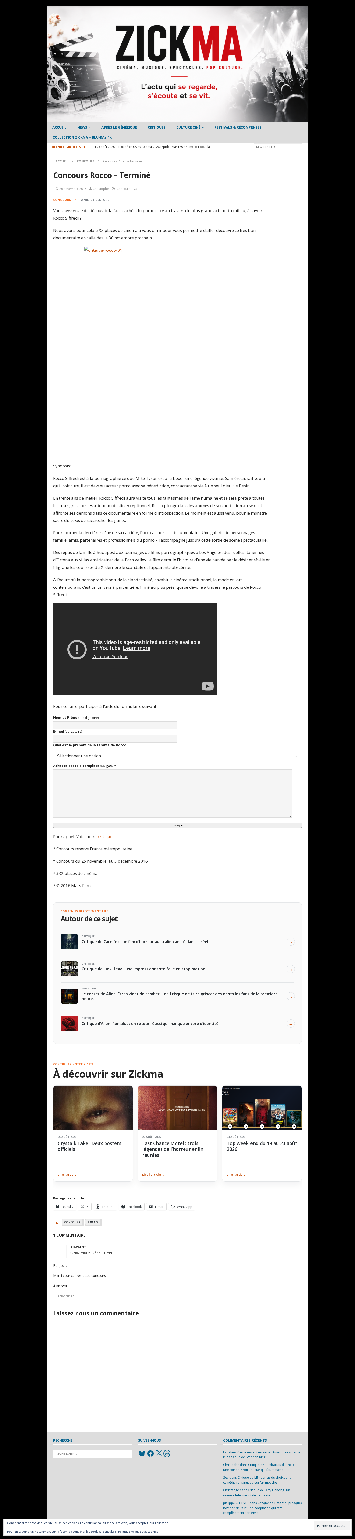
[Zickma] (177, 119)
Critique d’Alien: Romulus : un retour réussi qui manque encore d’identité (150, 1023)
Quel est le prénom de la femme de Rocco (89, 745)
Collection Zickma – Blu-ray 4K (82, 137)
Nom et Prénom (76, 717)
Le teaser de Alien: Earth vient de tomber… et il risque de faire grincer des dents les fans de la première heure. (180, 996)
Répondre (65, 1296)
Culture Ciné (188, 127)
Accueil (59, 127)
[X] (159, 1453)
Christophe (101, 188)
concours (72, 1222)
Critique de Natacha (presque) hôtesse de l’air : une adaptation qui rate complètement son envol (262, 1508)
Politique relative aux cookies (138, 1532)
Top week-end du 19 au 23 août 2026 (262, 1146)
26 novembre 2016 (72, 188)
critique (105, 836)
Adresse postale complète (85, 765)
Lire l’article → (69, 1174)
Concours (124, 188)
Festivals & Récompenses (238, 127)
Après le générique (119, 127)
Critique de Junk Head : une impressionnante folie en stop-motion (143, 969)
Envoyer (177, 825)
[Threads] (167, 1453)
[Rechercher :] (278, 146)
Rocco (93, 1222)
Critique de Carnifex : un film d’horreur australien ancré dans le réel (145, 941)
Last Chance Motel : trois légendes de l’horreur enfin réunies (172, 1149)
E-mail (67, 731)
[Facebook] (150, 1453)
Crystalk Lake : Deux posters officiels (89, 1146)
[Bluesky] (142, 1453)
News (82, 127)
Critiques (156, 127)
